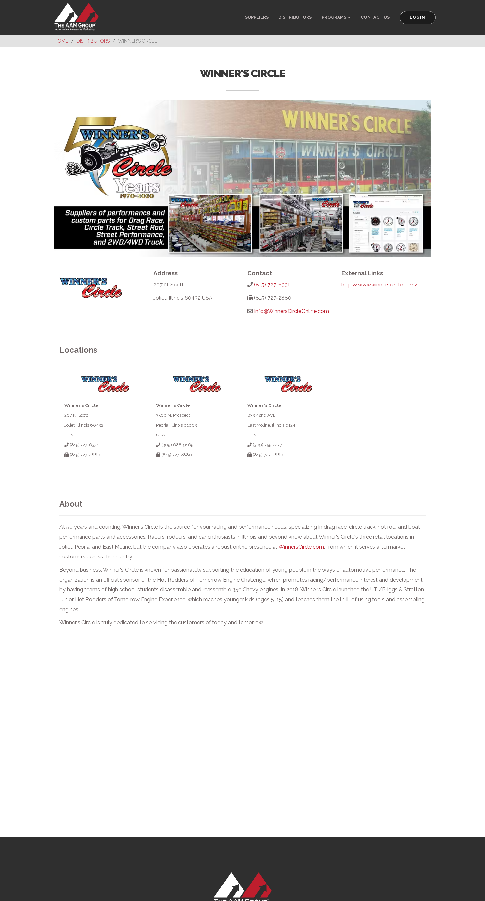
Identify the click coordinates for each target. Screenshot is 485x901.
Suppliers (257, 17)
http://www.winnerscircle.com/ (379, 285)
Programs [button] (334, 17)
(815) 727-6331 (272, 285)
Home (61, 41)
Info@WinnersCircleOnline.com (291, 311)
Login (417, 17)
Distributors (295, 17)
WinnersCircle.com (301, 547)
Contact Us (375, 17)
